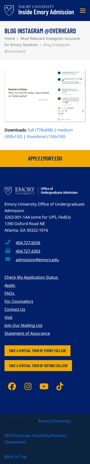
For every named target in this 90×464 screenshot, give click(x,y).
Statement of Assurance (27, 333)
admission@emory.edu (37, 259)
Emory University (54, 421)
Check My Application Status (31, 277)
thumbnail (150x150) (46, 136)
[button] (83, 11)
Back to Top (15, 456)
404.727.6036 (28, 242)
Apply (10, 285)
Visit (8, 317)
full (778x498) (40, 130)
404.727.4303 (28, 251)
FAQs (9, 293)
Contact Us (14, 309)
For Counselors (18, 301)
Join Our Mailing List (23, 325)
